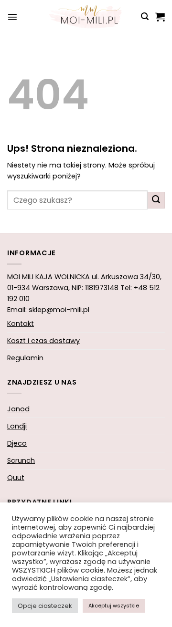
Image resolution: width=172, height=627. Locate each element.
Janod (18, 409)
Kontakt (20, 323)
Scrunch (21, 460)
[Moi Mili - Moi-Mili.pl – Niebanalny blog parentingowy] (86, 16)
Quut (15, 477)
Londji (17, 426)
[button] (12, 17)
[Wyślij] (156, 200)
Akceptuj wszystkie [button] (113, 605)
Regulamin (25, 358)
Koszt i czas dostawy (43, 340)
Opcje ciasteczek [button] (45, 605)
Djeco (17, 443)
